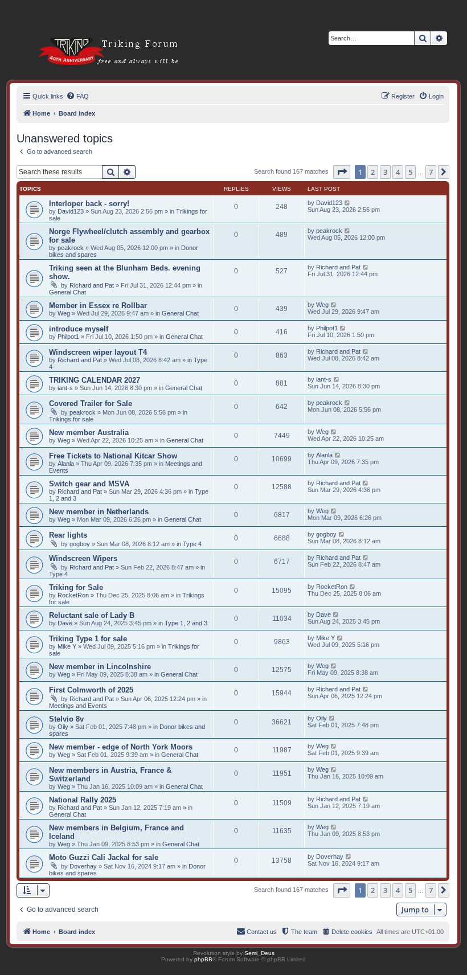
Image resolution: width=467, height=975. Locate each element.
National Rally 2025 (82, 800)
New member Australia (89, 432)
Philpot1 (68, 336)
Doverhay (83, 866)
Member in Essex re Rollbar (98, 305)
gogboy (79, 543)
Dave (65, 623)
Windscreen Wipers (83, 558)
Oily (63, 726)
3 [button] (385, 172)
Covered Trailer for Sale (90, 403)
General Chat (67, 292)
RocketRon (73, 595)
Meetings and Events (78, 705)
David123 (71, 211)
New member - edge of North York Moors (120, 747)
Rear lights (68, 535)
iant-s (65, 387)
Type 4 (192, 543)
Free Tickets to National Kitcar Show (113, 456)
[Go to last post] (347, 202)
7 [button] (431, 172)
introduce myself (78, 329)
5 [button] (410, 172)
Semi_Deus (259, 953)
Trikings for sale (71, 419)
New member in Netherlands (99, 511)
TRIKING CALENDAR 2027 (94, 380)
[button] (341, 172)
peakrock (71, 247)
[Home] (94, 34)
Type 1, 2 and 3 (186, 623)
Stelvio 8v (66, 719)
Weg (64, 313)
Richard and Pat (91, 285)
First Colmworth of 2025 (91, 690)
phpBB (203, 959)
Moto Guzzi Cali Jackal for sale (103, 857)
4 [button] (398, 172)
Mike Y (67, 646)
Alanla (66, 463)
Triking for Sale (76, 587)
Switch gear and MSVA (89, 484)
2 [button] (373, 172)
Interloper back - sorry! (89, 203)
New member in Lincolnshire (100, 666)
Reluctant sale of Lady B (91, 615)
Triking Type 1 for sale (88, 638)
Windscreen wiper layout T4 (98, 352)
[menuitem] (77, 96)
